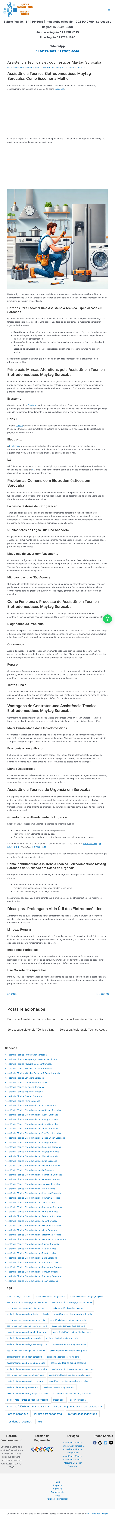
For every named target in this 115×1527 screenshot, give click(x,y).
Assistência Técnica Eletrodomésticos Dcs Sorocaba (30, 1253)
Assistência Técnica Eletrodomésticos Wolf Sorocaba (30, 1105)
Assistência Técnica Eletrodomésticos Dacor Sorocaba (31, 1262)
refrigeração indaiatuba (82, 1413)
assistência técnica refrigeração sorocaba (27, 1393)
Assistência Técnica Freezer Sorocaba (23, 1096)
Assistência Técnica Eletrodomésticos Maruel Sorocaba (32, 1156)
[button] (107, 618)
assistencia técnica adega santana (68, 1308)
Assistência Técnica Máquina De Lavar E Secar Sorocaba (32, 1073)
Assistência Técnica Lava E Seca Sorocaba (26, 1082)
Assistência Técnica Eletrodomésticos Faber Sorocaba (31, 1221)
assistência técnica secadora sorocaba (27, 1399)
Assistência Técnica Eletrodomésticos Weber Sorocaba (31, 1115)
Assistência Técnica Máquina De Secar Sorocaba (29, 1064)
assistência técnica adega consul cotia (68, 1320)
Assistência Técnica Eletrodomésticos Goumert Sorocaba (32, 1198)
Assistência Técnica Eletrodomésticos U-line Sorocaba (31, 1124)
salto (40, 1421)
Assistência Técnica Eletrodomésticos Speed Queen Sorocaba (35, 1138)
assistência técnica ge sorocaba (22, 1387)
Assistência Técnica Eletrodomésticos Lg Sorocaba (29, 1170)
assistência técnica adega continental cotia (27, 1326)
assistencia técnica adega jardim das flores (27, 1302)
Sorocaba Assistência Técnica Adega (83, 1029)
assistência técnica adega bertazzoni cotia (28, 1314)
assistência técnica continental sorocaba (27, 1369)
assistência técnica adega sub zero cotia (26, 1350)
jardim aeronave (18, 1413)
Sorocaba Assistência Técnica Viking (31, 1029)
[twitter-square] (106, 1443)
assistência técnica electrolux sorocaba (68, 1381)
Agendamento (57, 1492)
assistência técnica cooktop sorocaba (25, 1381)
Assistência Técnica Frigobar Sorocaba (24, 1091)
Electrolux (14, 446)
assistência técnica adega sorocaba (69, 1344)
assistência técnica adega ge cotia (24, 1338)
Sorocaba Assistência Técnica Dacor (82, 1019)
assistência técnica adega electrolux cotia (27, 1332)
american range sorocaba (18, 1296)
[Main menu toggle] (109, 9)
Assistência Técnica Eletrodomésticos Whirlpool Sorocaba (33, 1110)
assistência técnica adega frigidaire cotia (72, 1332)
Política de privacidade (57, 1499)
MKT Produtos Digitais (97, 1513)
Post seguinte (104, 994)
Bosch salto (59, 1399)
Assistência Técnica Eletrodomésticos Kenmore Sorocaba (32, 1179)
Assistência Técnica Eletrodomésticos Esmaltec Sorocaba (33, 1225)
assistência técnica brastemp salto (63, 1357)
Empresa (57, 1485)
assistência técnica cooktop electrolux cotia (69, 1375)
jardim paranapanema (48, 1413)
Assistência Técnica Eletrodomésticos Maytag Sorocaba (32, 1151)
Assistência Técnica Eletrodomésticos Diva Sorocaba (30, 1248)
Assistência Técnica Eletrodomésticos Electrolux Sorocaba (33, 1235)
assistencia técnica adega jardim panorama (72, 1302)
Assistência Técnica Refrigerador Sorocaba (26, 1055)
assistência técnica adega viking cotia (68, 1350)
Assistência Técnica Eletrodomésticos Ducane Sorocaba (32, 1244)
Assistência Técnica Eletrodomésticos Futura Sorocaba (31, 1211)
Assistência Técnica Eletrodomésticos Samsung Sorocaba (33, 1147)
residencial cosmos (20, 1421)
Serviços (57, 1489)
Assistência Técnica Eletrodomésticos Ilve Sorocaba (30, 1188)
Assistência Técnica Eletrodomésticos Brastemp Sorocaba (33, 1276)
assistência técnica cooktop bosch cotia (25, 1375)
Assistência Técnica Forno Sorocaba (22, 1101)
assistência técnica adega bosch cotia (73, 1314)
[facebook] (95, 1443)
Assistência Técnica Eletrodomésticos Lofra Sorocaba (31, 1161)
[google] (100, 1443)
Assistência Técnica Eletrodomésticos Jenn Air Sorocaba (32, 1184)
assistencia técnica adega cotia (50, 1296)
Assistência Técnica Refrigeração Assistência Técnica (31, 1059)
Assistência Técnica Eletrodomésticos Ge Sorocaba (30, 1202)
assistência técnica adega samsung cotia (27, 1344)
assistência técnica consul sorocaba (68, 1363)
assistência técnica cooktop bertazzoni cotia (72, 1369)
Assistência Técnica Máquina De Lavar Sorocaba (28, 1068)
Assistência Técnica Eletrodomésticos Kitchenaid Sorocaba (33, 1175)
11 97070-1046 (68, 51)
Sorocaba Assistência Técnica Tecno (31, 1019)
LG (33, 470)
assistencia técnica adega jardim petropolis (27, 1308)
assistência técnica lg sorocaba (59, 1387)
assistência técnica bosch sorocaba (24, 1356)
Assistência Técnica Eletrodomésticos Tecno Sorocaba (31, 1128)
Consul (19, 425)
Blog (57, 1495)
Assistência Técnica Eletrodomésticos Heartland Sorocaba (33, 1193)
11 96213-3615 (46, 51)
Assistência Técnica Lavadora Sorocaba (24, 1078)
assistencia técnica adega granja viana (87, 1296)
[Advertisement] (61, 115)
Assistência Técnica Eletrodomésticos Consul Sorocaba (32, 1272)
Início (57, 1482)
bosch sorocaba (78, 1399)
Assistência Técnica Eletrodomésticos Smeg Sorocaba (31, 1142)
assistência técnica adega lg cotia (62, 1338)
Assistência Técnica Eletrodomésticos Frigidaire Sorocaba (33, 1216)
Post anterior (10, 994)
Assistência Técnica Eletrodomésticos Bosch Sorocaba (31, 1281)
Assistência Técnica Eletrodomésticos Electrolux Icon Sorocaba (35, 1239)
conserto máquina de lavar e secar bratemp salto (78, 1406)
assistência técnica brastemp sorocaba (26, 1363)
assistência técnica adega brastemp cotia (26, 1320)
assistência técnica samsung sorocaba (72, 1393)
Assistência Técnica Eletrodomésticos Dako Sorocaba (31, 1258)
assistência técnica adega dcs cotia (68, 1326)
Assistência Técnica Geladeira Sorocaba (24, 1087)
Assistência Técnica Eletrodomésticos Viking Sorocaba (31, 1119)
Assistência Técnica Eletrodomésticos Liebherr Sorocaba (32, 1165)
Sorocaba (59, 89)
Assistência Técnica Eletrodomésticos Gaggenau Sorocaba (33, 1207)
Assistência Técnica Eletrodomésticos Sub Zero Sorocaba (33, 1133)
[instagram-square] (111, 1443)
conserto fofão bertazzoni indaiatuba (28, 1406)
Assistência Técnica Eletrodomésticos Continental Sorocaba (34, 1267)
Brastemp (32, 405)
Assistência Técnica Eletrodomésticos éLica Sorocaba (31, 1230)
